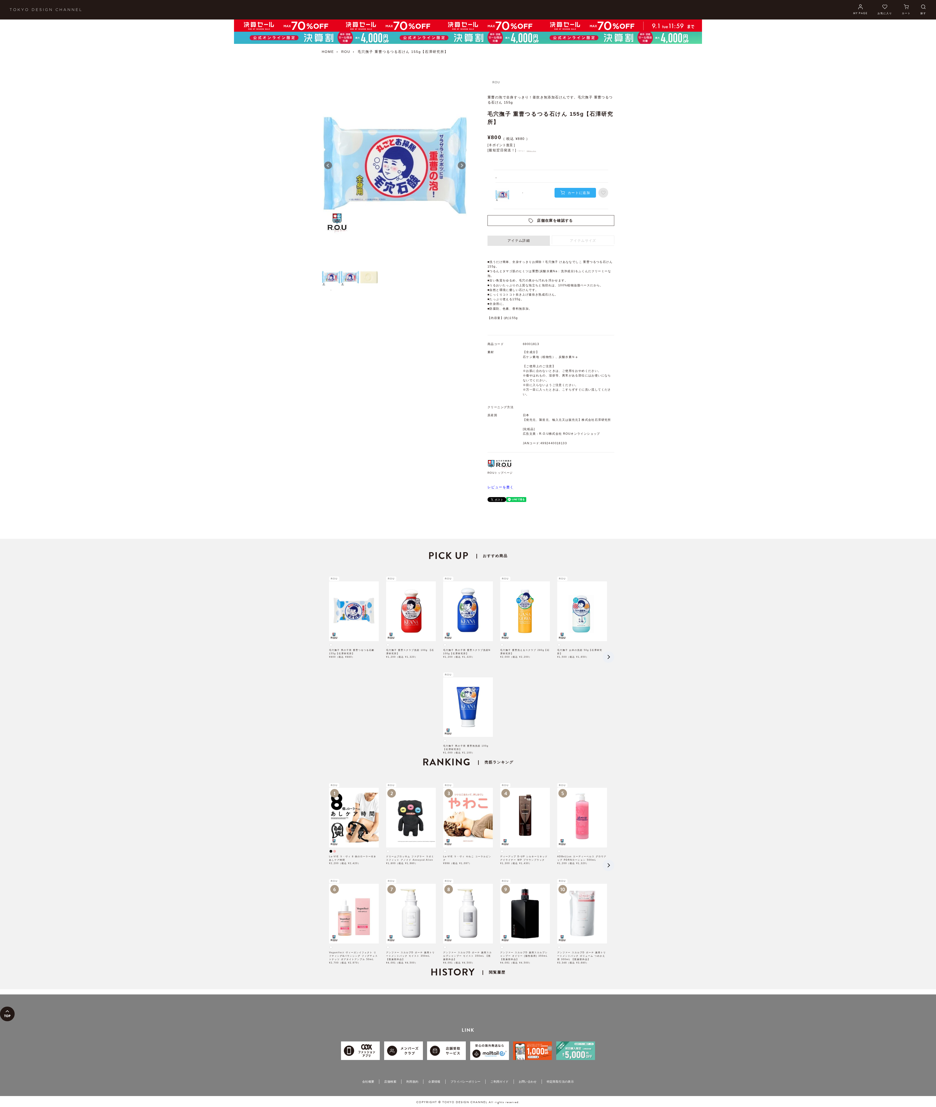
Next (462, 165)
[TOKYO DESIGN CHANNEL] (45, 9)
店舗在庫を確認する (555, 220)
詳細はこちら (531, 151)
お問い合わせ (528, 1081)
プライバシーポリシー (465, 1081)
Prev (328, 165)
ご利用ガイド (499, 1081)
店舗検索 (390, 1081)
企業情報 (434, 1081)
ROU (345, 52)
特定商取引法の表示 (560, 1081)
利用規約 (412, 1081)
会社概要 (368, 1081)
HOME (328, 52)
